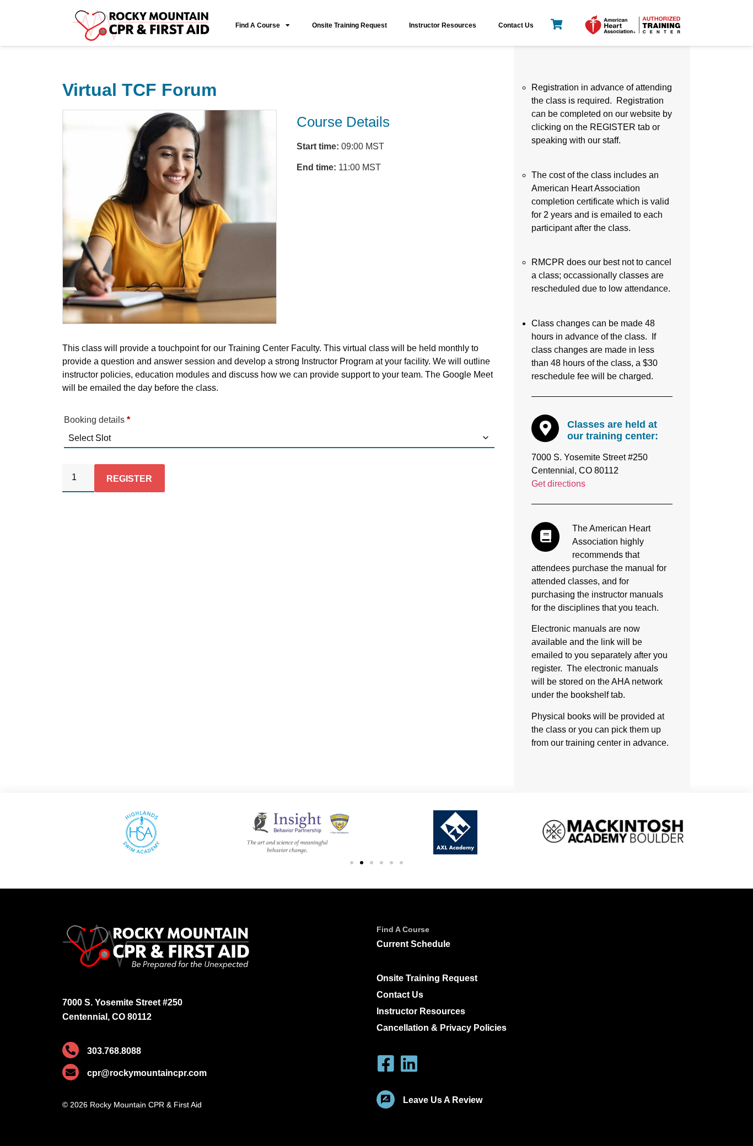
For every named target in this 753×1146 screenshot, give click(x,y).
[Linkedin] (409, 1063)
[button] (351, 862)
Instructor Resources (442, 25)
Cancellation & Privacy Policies (441, 1027)
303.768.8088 (114, 1051)
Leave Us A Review (442, 1100)
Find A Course (257, 25)
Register (129, 478)
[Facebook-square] (385, 1063)
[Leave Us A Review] (385, 1099)
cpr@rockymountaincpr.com (147, 1073)
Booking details (97, 419)
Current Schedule (413, 944)
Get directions (558, 483)
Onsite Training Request (349, 25)
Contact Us (516, 25)
